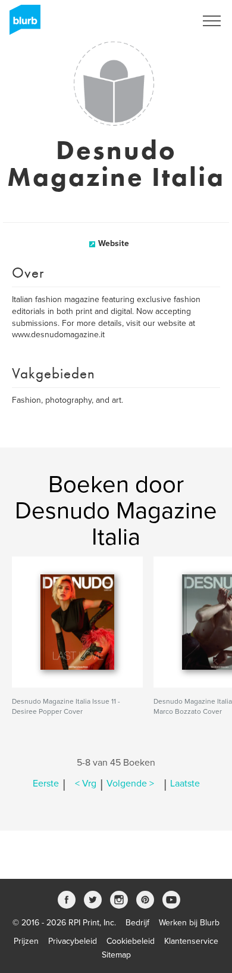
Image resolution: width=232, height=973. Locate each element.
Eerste (46, 783)
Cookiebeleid (130, 941)
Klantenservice (191, 941)
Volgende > (130, 783)
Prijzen (26, 941)
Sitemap (116, 955)
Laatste (185, 783)
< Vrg (85, 783)
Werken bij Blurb (189, 923)
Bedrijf (137, 923)
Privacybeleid (72, 941)
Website (113, 243)
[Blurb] (21, 24)
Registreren (159, 21)
